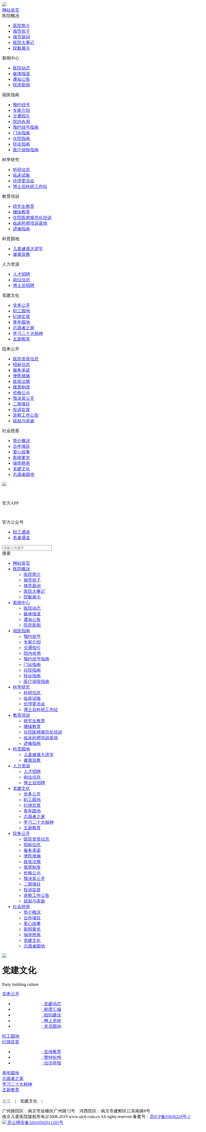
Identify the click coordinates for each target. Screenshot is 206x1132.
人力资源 (21, 766)
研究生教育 (23, 206)
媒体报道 (21, 73)
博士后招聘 (23, 285)
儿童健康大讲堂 (28, 248)
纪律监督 (21, 316)
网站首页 (10, 10)
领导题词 (21, 37)
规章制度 (21, 387)
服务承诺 (21, 370)
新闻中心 (21, 602)
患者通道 (21, 537)
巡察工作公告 (26, 415)
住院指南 (21, 138)
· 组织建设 (51, 1015)
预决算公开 (23, 398)
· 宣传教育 (51, 1051)
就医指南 (21, 630)
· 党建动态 (51, 1003)
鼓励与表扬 (23, 421)
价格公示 (21, 392)
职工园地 (21, 311)
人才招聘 (21, 274)
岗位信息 (21, 280)
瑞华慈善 (21, 463)
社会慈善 (21, 906)
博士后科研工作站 (30, 186)
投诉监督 (21, 409)
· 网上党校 (51, 1020)
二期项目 (21, 404)
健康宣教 (21, 254)
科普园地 (21, 749)
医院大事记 (23, 42)
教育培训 (21, 715)
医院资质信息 (26, 359)
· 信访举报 (51, 1063)
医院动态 (21, 68)
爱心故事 (21, 452)
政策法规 (21, 381)
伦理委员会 (23, 181)
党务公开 (21, 305)
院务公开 (21, 833)
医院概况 (21, 569)
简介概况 (21, 440)
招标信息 (21, 364)
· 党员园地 (51, 1026)
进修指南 (21, 229)
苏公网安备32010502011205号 (34, 1122)
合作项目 (21, 446)
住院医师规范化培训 (32, 217)
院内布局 (21, 121)
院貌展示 (21, 48)
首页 (6, 1101)
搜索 (6, 553)
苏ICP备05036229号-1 (170, 1116)
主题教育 (21, 339)
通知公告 (21, 79)
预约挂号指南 (26, 127)
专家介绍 (21, 110)
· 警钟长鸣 (51, 1057)
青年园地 (21, 322)
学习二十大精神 (28, 333)
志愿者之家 (23, 327)
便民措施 (21, 375)
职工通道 (21, 532)
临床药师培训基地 (30, 223)
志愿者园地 (23, 474)
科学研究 (21, 687)
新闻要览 (21, 457)
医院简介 (21, 25)
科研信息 (21, 169)
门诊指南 (21, 133)
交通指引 (21, 116)
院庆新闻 (21, 85)
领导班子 (21, 31)
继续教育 (21, 212)
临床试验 (21, 175)
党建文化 (21, 469)
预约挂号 (21, 104)
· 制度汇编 (51, 1009)
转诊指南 (21, 144)
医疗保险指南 (26, 149)
